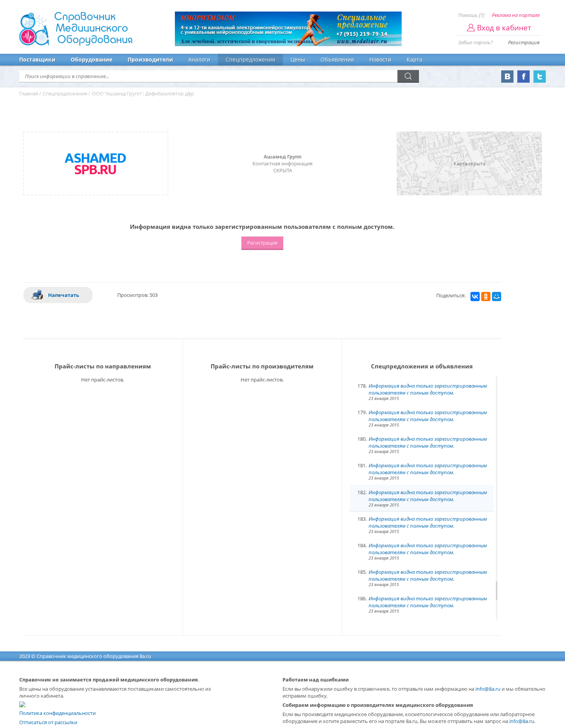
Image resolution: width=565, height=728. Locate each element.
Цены (298, 59)
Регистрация (524, 42)
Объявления (337, 59)
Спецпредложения (250, 59)
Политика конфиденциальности (57, 713)
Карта (414, 59)
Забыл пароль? (475, 42)
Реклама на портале (516, 15)
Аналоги (199, 59)
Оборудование (91, 59)
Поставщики (37, 59)
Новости (380, 59)
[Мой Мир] (496, 296)
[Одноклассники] (485, 296)
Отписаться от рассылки (48, 722)
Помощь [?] (471, 15)
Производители (150, 59)
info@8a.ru (487, 688)
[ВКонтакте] (475, 296)
